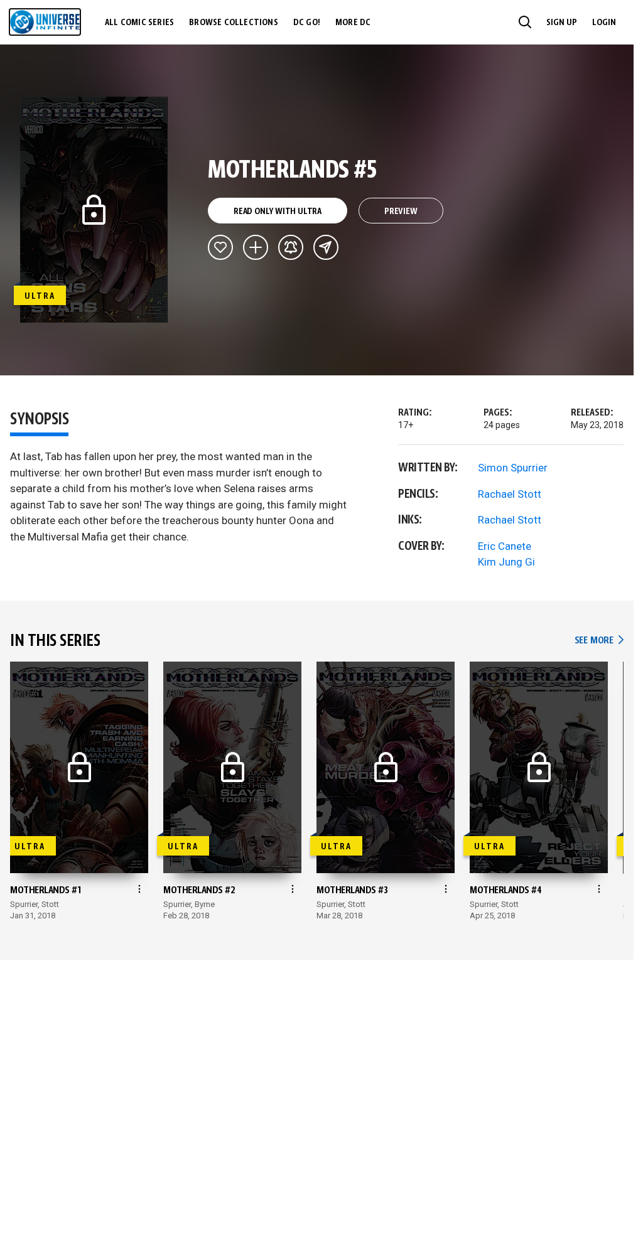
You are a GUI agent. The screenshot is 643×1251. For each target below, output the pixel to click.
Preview (401, 211)
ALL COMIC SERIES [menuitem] (139, 22)
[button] (524, 22)
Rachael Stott (509, 494)
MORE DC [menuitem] (352, 22)
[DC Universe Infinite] (45, 22)
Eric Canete (504, 546)
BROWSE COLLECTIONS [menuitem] (233, 22)
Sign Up (561, 22)
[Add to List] (255, 247)
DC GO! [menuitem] (306, 22)
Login (604, 22)
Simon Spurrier (513, 467)
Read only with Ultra (278, 211)
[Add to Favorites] (220, 247)
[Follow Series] (290, 247)
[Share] (325, 247)
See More (599, 640)
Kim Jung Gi (506, 562)
